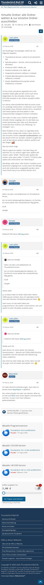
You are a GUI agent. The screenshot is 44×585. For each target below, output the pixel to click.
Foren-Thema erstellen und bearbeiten (14, 555)
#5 (37, 327)
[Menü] (41, 3)
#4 (37, 253)
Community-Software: (13, 576)
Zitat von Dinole (13, 334)
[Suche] (30, 3)
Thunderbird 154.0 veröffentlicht (22, 430)
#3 (37, 229)
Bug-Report (17, 389)
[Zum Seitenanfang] (40, 582)
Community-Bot (13, 411)
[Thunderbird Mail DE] (12, 3)
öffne (13, 396)
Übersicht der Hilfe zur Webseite (12, 544)
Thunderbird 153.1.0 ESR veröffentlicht (25, 450)
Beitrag (21, 234)
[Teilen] (41, 31)
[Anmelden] (35, 3)
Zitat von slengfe (13, 260)
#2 (37, 189)
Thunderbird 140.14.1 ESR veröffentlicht (25, 470)
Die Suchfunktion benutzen (10, 547)
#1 (37, 46)
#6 (37, 382)
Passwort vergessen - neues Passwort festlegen (17, 558)
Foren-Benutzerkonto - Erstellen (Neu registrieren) (18, 551)
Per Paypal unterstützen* (13, 499)
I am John (7, 25)
